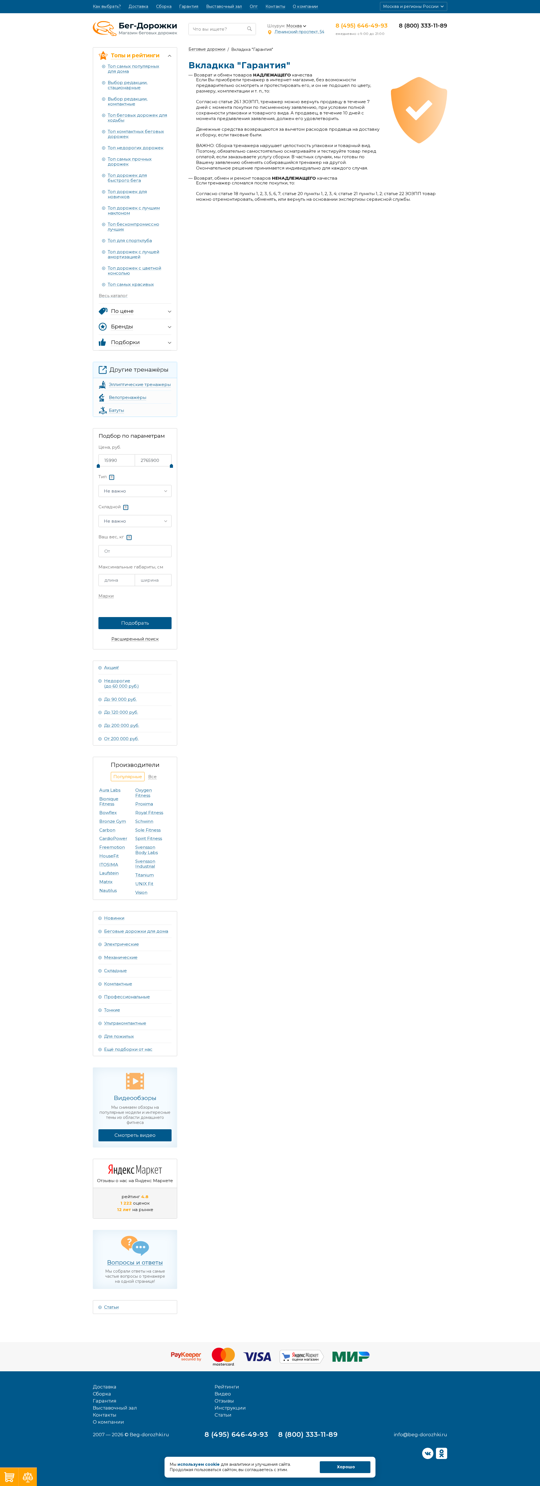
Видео (223, 1394)
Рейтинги (227, 1387)
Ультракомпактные (125, 1023)
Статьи (111, 1307)
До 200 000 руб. (121, 725)
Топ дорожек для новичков (127, 194)
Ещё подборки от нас (128, 1049)
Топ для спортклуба (130, 240)
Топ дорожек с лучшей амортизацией (133, 254)
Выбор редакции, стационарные (127, 85)
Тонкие (112, 1010)
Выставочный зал (224, 6)
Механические (121, 957)
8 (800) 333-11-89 (423, 25)
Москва (294, 26)
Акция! (111, 667)
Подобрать (135, 623)
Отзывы (224, 1401)
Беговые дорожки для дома (136, 931)
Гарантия (188, 6)
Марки (106, 596)
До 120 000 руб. (121, 712)
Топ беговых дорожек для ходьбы (137, 117)
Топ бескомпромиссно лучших (133, 227)
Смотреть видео (135, 1135)
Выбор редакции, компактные (127, 101)
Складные (115, 970)
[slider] (98, 466)
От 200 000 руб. (121, 738)
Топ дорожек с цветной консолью (134, 270)
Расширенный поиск (135, 639)
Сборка (164, 6)
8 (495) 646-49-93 (362, 25)
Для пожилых (119, 1036)
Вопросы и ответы (135, 1262)
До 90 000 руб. (120, 699)
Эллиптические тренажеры (140, 384)
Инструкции (230, 1408)
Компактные (118, 983)
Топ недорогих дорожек (135, 147)
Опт (254, 6)
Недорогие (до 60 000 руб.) (121, 683)
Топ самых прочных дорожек (130, 161)
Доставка (138, 6)
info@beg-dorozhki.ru (420, 1434)
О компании (305, 6)
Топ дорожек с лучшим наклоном (134, 210)
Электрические (121, 944)
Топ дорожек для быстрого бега (127, 178)
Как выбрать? (107, 6)
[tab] (128, 776)
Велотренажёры (127, 397)
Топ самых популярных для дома (133, 69)
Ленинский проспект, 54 (299, 31)
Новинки (114, 918)
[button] (413, 6)
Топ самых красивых (131, 284)
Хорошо (346, 1466)
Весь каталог (113, 295)
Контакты (275, 6)
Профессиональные (127, 996)
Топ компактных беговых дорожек (136, 134)
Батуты (116, 410)
